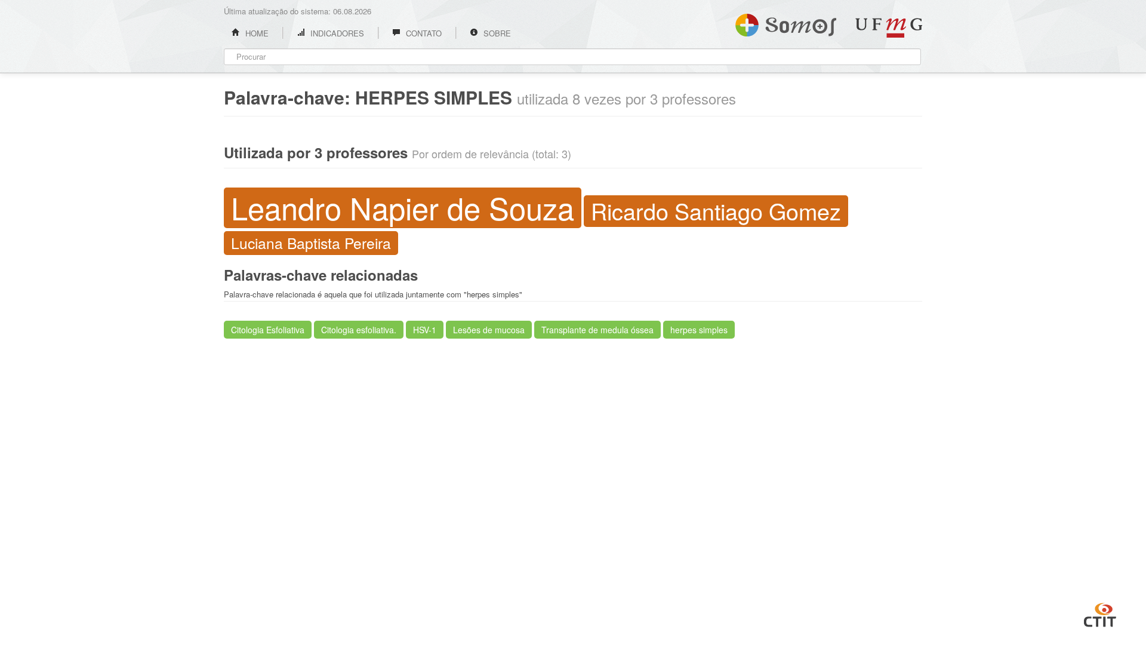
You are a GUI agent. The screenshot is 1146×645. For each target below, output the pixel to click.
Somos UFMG (785, 22)
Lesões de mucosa (489, 330)
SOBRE (496, 33)
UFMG (888, 28)
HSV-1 (424, 330)
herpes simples (699, 330)
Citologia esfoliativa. (358, 330)
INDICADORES (336, 33)
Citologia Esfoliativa (267, 330)
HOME (256, 33)
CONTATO (422, 33)
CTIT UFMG (1100, 613)
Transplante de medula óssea (597, 330)
